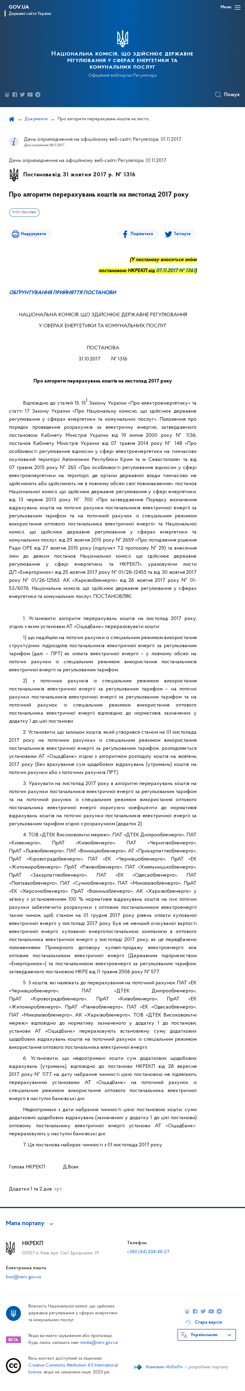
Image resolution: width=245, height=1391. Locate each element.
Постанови (24, 212)
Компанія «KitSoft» (164, 1367)
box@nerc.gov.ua (23, 1277)
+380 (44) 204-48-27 (148, 1252)
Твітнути (182, 234)
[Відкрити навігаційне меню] (238, 7)
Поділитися (142, 234)
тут (58, 1189)
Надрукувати (33, 234)
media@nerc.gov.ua (99, 1343)
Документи (36, 119)
